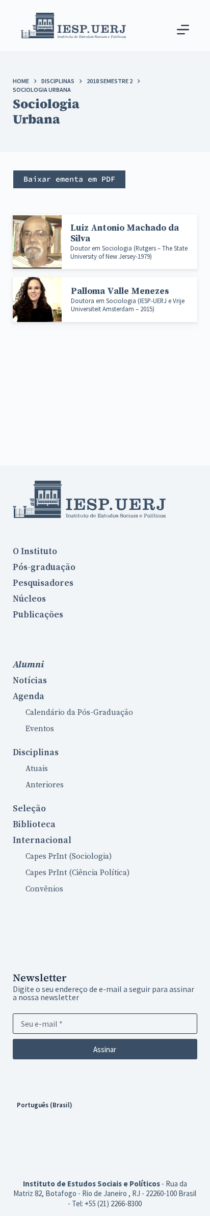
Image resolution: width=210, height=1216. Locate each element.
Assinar (104, 1049)
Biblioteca (34, 824)
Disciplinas (36, 752)
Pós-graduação (44, 567)
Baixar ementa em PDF (69, 179)
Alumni (28, 665)
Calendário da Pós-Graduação (79, 712)
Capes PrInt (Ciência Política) (77, 873)
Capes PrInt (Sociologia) (68, 856)
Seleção (29, 808)
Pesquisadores (43, 583)
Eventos (39, 729)
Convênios (44, 889)
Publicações (38, 615)
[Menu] (183, 29)
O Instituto (35, 551)
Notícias (30, 680)
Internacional (42, 840)
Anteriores (44, 785)
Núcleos (29, 599)
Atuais (36, 769)
